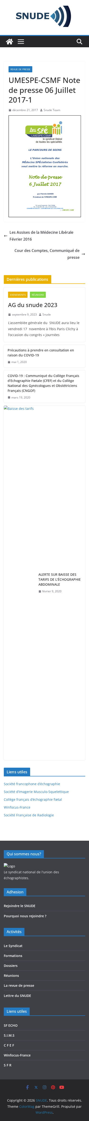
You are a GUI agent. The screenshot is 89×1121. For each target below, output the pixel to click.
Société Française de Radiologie (29, 815)
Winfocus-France (17, 807)
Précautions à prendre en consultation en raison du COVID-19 (41, 352)
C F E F (9, 1045)
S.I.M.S (9, 1035)
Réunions (38, 294)
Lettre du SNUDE (17, 995)
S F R (7, 1065)
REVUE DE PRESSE (20, 69)
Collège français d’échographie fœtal (33, 799)
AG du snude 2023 (32, 305)
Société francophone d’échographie (32, 784)
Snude (46, 314)
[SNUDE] (9, 41)
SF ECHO (11, 1025)
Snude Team (52, 110)
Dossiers (11, 965)
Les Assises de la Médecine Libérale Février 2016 (41, 236)
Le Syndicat (13, 946)
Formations (13, 955)
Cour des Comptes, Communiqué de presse (47, 254)
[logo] (9, 866)
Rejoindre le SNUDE (19, 906)
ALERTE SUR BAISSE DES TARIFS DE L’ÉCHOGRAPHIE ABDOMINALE (59, 579)
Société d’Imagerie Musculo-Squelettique (36, 791)
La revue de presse (19, 985)
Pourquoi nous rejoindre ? (25, 916)
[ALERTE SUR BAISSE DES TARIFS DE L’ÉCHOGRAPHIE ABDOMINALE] (19, 583)
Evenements (18, 294)
